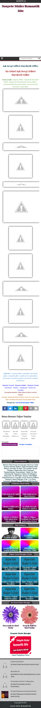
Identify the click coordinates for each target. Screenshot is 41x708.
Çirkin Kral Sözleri (17, 661)
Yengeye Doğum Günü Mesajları (10, 597)
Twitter (16, 388)
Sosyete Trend (33, 385)
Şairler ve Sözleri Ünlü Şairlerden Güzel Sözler (11, 519)
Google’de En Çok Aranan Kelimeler (10, 549)
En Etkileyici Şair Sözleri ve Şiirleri (29, 507)
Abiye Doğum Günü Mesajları (29, 583)
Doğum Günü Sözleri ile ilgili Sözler (10, 568)
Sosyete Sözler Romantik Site (20, 9)
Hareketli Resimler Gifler (25, 402)
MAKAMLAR (15, 671)
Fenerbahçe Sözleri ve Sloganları (22, 681)
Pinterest (32, 388)
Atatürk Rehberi (10, 538)
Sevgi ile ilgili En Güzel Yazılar (29, 626)
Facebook (8, 388)
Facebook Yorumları (9, 444)
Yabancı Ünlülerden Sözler (11, 507)
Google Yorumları (25, 444)
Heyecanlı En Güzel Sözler (11, 626)
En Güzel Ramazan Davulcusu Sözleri (23, 691)
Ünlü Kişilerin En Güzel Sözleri (30, 495)
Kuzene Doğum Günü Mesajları (29, 597)
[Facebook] (5, 408)
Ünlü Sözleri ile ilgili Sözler (10, 495)
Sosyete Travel (8, 385)
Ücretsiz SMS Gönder (29, 537)
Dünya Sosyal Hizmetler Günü (29, 549)
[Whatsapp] (20, 408)
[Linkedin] (15, 408)
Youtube (21, 390)
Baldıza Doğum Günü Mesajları (10, 583)
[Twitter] (10, 408)
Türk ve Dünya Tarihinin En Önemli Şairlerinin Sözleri (29, 519)
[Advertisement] (20, 35)
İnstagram (23, 388)
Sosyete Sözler (20, 385)
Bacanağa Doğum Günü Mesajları (29, 568)
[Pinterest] (25, 408)
